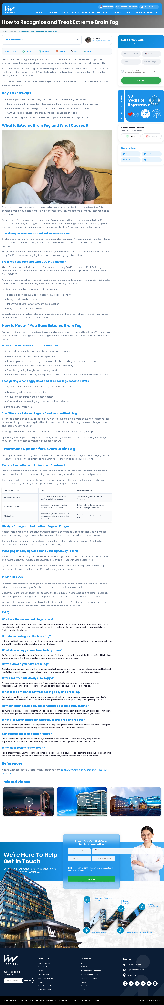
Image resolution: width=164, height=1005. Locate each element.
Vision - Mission (44, 963)
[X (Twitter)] (137, 983)
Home (4, 31)
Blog (82, 963)
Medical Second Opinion (146, 12)
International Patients (89, 978)
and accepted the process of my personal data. (142, 72)
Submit (141, 80)
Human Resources (45, 978)
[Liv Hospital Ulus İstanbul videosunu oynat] (135, 801)
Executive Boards (45, 967)
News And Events (45, 986)
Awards (41, 971)
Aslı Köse (96, 38)
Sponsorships (43, 974)
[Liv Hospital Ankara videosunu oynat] (28, 801)
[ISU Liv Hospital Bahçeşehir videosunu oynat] (82, 801)
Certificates (42, 982)
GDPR (83, 990)
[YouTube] (149, 983)
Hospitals (40, 12)
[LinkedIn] (155, 983)
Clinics (65, 12)
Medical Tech (103, 12)
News (149, 160)
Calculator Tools (44, 990)
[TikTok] (143, 983)
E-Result (84, 982)
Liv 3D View (85, 967)
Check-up (116, 12)
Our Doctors (130, 160)
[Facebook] (131, 983)
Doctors (75, 12)
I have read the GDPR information (136, 71)
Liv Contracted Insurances (91, 971)
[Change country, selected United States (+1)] (146, 54)
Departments (131, 154)
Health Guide (88, 12)
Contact (128, 12)
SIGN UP (27, 981)
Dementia (12, 31)
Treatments (53, 12)
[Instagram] (125, 983)
